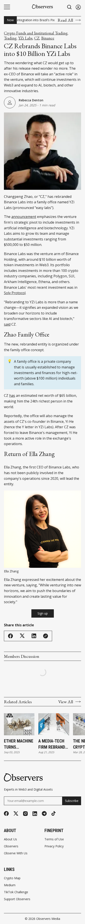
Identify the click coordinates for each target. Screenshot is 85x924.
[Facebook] (6, 813)
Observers (11, 846)
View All (65, 701)
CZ (36, 38)
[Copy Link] (45, 636)
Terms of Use (54, 839)
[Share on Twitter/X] (22, 636)
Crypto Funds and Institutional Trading (36, 33)
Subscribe (71, 801)
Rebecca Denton (31, 100)
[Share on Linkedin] (34, 636)
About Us (10, 839)
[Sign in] (78, 7)
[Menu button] (7, 7)
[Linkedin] (34, 813)
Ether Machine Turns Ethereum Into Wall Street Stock (18, 744)
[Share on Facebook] (10, 636)
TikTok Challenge (16, 892)
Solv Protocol (15, 292)
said (7, 324)
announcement (23, 216)
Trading (10, 38)
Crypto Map (12, 878)
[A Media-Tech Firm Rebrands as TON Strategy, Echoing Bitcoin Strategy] (53, 724)
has (12, 395)
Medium (9, 885)
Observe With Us (15, 853)
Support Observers (17, 899)
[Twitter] (16, 813)
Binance (47, 38)
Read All (65, 20)
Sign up (42, 613)
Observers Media (48, 919)
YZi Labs (25, 38)
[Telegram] (44, 813)
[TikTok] (53, 813)
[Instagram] (25, 813)
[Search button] (69, 7)
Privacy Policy (54, 846)
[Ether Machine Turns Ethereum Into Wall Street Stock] (19, 724)
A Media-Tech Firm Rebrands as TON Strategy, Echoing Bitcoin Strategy (53, 744)
